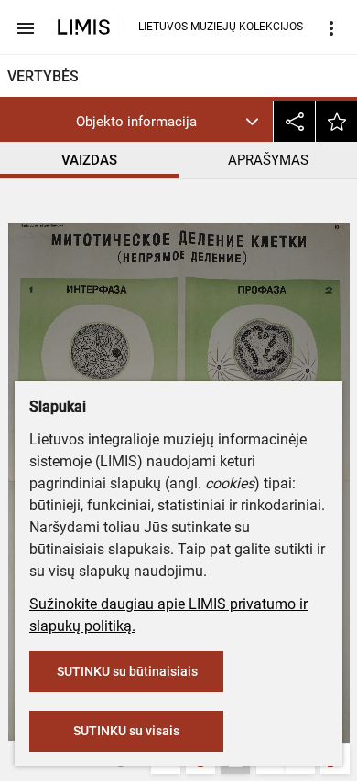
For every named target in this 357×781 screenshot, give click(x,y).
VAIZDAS (89, 160)
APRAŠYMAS (268, 160)
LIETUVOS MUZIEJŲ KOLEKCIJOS (220, 26)
